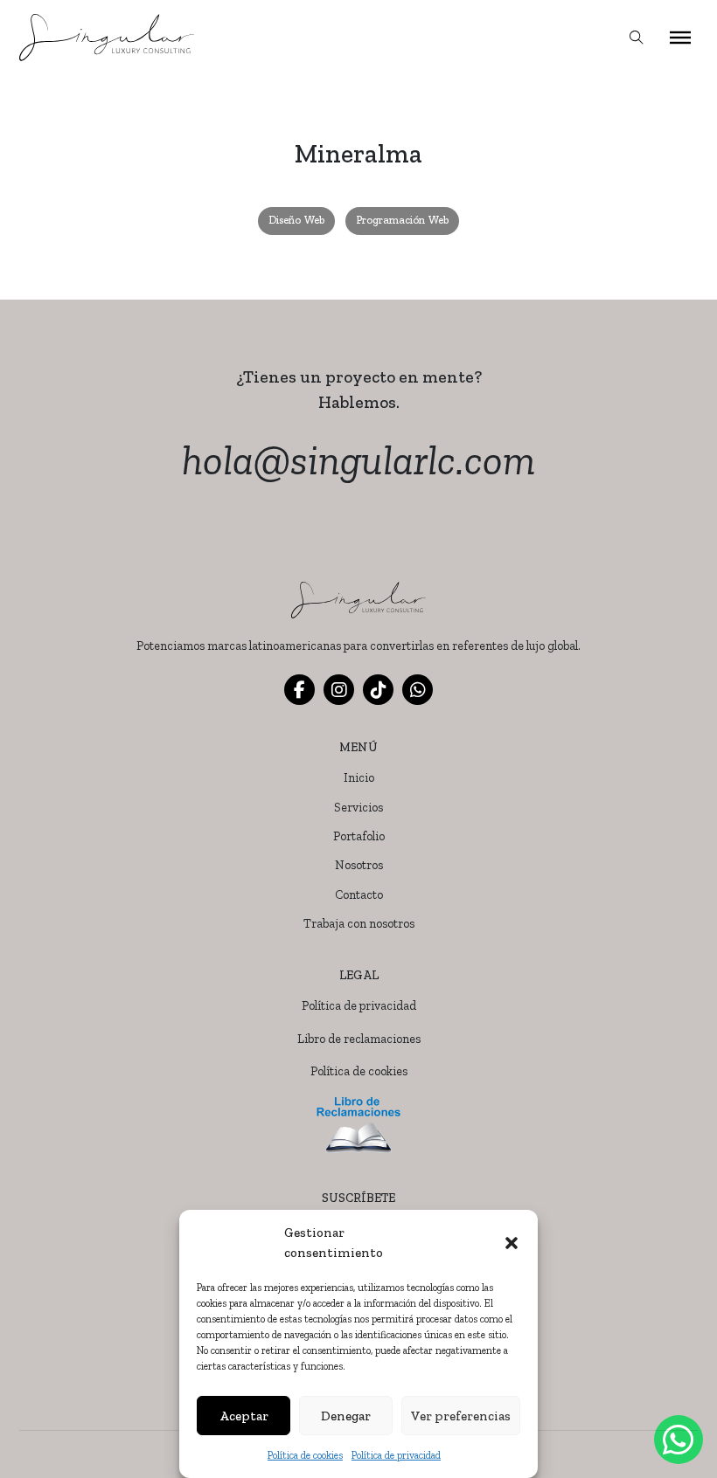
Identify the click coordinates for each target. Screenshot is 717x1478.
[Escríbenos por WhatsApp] (417, 690)
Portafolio (359, 836)
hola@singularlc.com (358, 460)
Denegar (346, 1416)
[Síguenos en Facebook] (299, 690)
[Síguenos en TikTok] (378, 690)
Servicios (358, 807)
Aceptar (243, 1416)
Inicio (359, 777)
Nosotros (359, 865)
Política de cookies (305, 1455)
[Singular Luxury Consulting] (106, 37)
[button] (511, 1243)
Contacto (359, 894)
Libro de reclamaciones (359, 1039)
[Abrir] (680, 37)
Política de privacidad (396, 1455)
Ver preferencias (461, 1416)
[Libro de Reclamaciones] (358, 1126)
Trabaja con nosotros (358, 923)
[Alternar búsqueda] (636, 37)
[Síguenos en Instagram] (339, 690)
